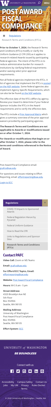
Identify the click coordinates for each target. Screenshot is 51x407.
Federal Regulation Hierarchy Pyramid (21, 218)
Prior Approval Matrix (30, 114)
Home (3, 35)
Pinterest (43, 371)
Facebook (13, 371)
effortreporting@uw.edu (15, 274)
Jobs (5, 385)
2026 (9, 398)
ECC (21, 328)
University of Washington (5, 3)
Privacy (25, 385)
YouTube (31, 371)
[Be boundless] (25, 353)
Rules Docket (38, 385)
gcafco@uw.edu (18, 265)
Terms (24, 388)
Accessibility (8, 381)
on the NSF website (31, 93)
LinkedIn (37, 371)
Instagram (25, 371)
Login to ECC (6, 182)
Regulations (15, 35)
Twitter (19, 371)
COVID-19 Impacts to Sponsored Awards (23, 210)
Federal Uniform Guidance (20, 225)
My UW (14, 385)
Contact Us (41, 381)
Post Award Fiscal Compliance (28, 279)
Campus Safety (25, 381)
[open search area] (39, 3)
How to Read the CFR (17, 231)
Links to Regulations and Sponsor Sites (23, 238)
